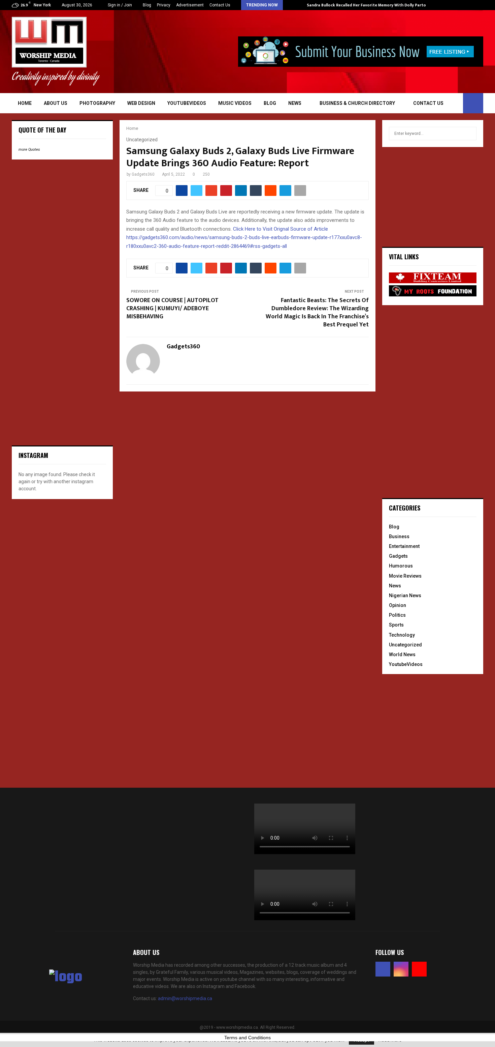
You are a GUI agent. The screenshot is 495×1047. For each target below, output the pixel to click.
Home (25, 103)
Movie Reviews (405, 576)
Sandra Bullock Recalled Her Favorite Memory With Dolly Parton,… (370, 5)
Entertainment (404, 546)
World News (402, 654)
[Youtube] (419, 969)
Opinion (397, 605)
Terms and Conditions (247, 1037)
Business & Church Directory (357, 103)
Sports (396, 625)
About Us (55, 103)
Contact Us (219, 5)
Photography (97, 103)
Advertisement (190, 5)
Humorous (401, 566)
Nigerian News (405, 595)
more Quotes (29, 149)
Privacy (163, 5)
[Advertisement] (62, 208)
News (294, 103)
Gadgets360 (143, 174)
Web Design (141, 103)
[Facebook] (382, 969)
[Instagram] (401, 969)
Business (399, 536)
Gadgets (398, 556)
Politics (397, 615)
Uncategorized (405, 644)
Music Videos (235, 103)
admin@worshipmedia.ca (185, 998)
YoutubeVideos (186, 103)
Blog (147, 5)
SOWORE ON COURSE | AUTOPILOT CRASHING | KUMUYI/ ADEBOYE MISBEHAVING (172, 308)
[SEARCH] (469, 133)
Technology (402, 635)
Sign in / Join (119, 5)
